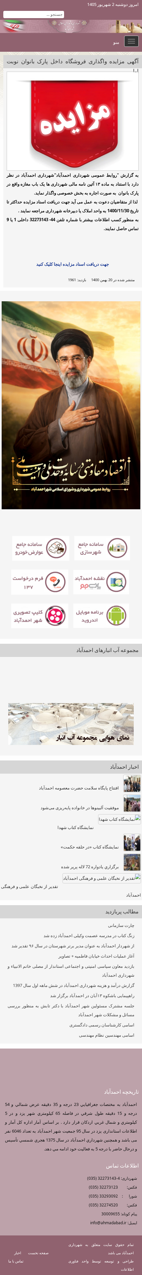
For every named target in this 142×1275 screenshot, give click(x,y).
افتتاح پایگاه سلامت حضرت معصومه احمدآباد (79, 788)
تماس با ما (15, 1261)
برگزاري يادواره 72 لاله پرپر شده (90, 867)
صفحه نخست (38, 1252)
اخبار (17, 1252)
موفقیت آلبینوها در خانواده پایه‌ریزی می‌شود (80, 808)
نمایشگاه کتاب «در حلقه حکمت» (90, 847)
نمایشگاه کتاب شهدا (75, 827)
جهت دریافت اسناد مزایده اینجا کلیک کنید (72, 264)
